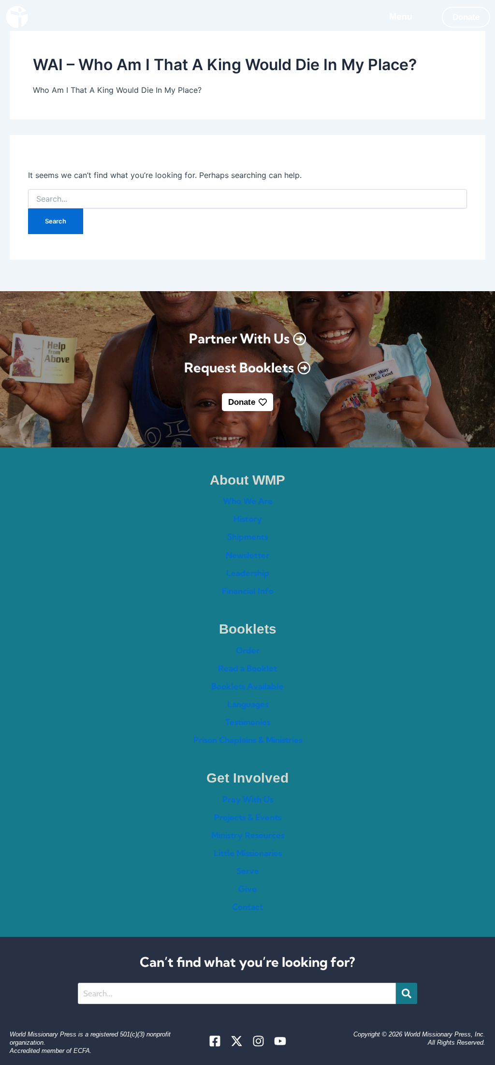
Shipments (247, 537)
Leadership (247, 573)
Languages (247, 704)
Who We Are (248, 501)
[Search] (406, 993)
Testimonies (247, 722)
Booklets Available (247, 686)
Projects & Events (247, 817)
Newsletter (247, 555)
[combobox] (237, 993)
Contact (247, 907)
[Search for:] (247, 199)
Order (248, 650)
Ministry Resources (247, 835)
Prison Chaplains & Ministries (247, 740)
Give (247, 889)
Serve (247, 871)
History (247, 519)
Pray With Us (247, 799)
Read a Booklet (247, 668)
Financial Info (248, 591)
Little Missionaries (248, 853)
